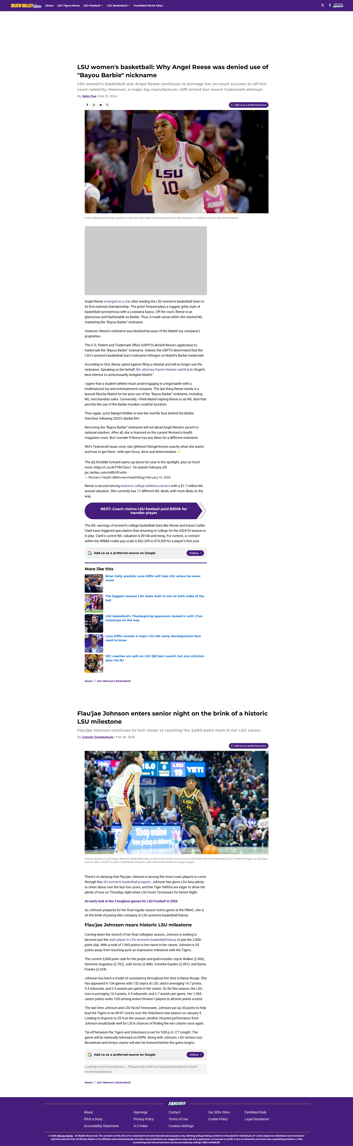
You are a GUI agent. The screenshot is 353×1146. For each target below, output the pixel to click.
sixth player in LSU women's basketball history (143, 940)
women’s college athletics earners (145, 486)
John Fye (89, 96)
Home (89, 681)
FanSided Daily (255, 1112)
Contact (174, 1112)
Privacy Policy (144, 1119)
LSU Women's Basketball (113, 681)
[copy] (107, 104)
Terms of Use (178, 1119)
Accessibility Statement (101, 1126)
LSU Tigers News (68, 5)
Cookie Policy (218, 1119)
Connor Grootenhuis (97, 737)
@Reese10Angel (146, 446)
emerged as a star (117, 301)
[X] (322, 5)
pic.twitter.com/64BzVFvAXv (106, 472)
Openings (141, 1112)
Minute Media (65, 1135)
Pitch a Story (93, 1119)
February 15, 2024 (157, 477)
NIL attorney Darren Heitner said (160, 369)
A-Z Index (141, 1126)
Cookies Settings (181, 1126)
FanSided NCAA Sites (148, 5)
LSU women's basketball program (126, 882)
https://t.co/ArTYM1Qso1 (112, 467)
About (49, 5)
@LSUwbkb (99, 462)
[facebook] (330, 5)
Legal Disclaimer (257, 1119)
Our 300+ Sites (219, 1112)
